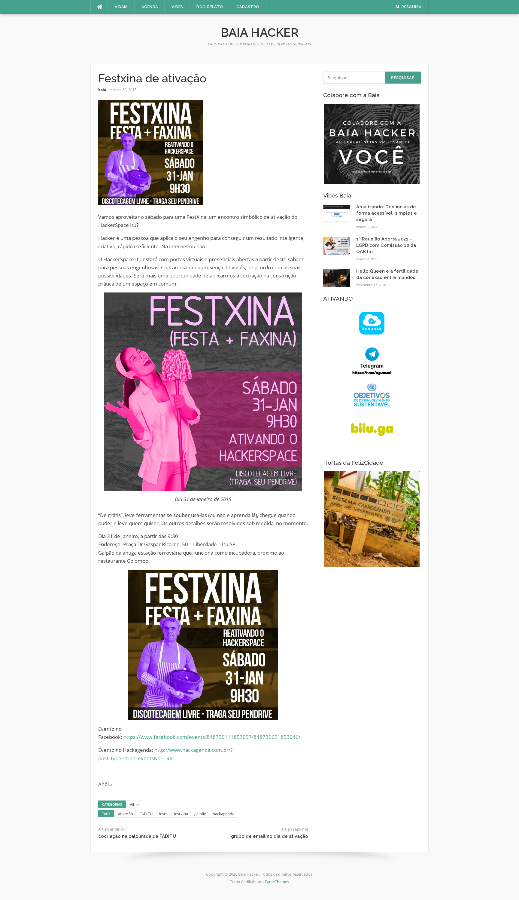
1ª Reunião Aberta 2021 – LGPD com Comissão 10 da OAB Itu (386, 245)
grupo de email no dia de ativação (269, 836)
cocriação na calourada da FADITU (137, 836)
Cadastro (247, 7)
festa (163, 813)
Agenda (149, 7)
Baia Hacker (260, 32)
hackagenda (223, 813)
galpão (200, 813)
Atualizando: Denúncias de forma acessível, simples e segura (386, 213)
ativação (125, 813)
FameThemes (277, 881)
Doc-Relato (209, 7)
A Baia (121, 7)
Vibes (177, 7)
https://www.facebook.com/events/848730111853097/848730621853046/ (211, 736)
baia (102, 89)
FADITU (146, 813)
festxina (181, 813)
